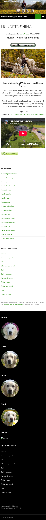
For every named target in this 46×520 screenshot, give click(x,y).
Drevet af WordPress (7, 517)
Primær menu (43, 16)
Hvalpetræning (6, 210)
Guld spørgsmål (6, 274)
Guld (2, 270)
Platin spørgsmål (7, 286)
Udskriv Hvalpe (6, 234)
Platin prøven (5, 282)
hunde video (5, 198)
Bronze (3, 254)
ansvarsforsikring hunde (9, 178)
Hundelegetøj (5, 202)
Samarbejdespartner (8, 230)
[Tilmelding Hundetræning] (23, 45)
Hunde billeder (6, 190)
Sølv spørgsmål (6, 294)
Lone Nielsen (25, 34)
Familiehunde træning (8, 186)
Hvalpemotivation (7, 206)
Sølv (2, 290)
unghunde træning (7, 238)
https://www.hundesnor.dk (13, 305)
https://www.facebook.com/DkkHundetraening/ (27, 114)
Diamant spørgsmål (8, 266)
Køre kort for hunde (8, 218)
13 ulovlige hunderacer (9, 174)
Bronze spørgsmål (7, 258)
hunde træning (6, 194)
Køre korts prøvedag (8, 222)
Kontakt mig (5, 214)
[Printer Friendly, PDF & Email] (9, 153)
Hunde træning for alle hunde (14, 16)
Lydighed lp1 (5, 226)
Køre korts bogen (7, 278)
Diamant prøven (6, 262)
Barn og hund (5, 182)
